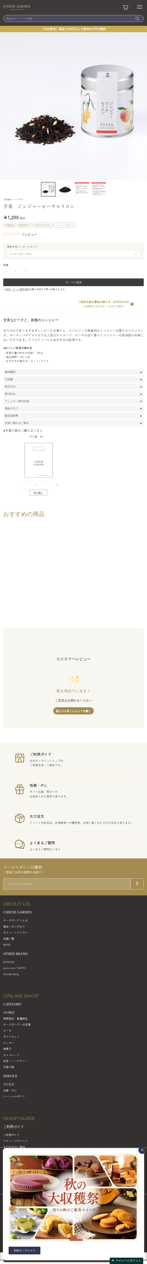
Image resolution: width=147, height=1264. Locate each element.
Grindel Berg (11, 974)
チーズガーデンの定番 (17, 1024)
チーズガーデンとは (15, 920)
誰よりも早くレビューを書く (73, 711)
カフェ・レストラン (15, 932)
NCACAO (9, 962)
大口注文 (8, 1084)
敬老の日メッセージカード (22, 246)
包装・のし (10, 1090)
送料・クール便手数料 (17, 289)
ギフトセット (11, 1037)
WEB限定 (9, 1012)
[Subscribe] (137, 884)
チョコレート (11, 1055)
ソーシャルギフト (14, 1096)
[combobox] (73, 18)
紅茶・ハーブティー (15, 1061)
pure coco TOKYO (14, 968)
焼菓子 (7, 1049)
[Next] (141, 189)
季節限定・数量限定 (15, 1018)
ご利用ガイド (11, 1135)
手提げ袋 (8, 1067)
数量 (5, 265)
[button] (132, 304)
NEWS (7, 944)
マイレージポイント (15, 1141)
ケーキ (7, 1031)
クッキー (8, 1043)
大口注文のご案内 (14, 1147)
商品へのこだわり (14, 926)
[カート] (126, 7)
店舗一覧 (8, 938)
